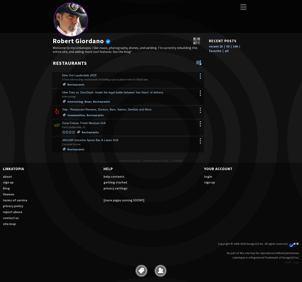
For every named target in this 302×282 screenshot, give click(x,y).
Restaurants (75, 84)
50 (227, 46)
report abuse (12, 212)
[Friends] (160, 271)
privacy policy (13, 206)
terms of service (15, 200)
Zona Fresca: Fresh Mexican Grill (84, 123)
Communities (76, 115)
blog (6, 188)
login (208, 176)
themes (8, 194)
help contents (114, 176)
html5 (288, 262)
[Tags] (141, 271)
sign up (8, 182)
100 (235, 46)
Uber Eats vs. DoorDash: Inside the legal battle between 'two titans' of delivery (112, 92)
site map (9, 224)
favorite (215, 51)
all (227, 51)
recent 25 (216, 46)
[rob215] (71, 36)
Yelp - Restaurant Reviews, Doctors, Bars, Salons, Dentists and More (107, 109)
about (7, 176)
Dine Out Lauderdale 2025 (79, 75)
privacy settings (116, 188)
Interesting (75, 101)
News (88, 101)
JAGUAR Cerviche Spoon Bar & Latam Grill (90, 140)
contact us (11, 218)
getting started (115, 182)
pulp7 (296, 262)
